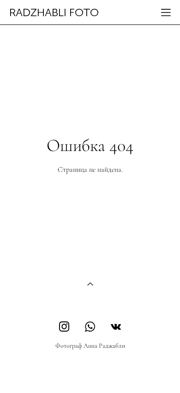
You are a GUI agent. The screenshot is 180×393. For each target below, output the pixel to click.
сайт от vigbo (90, 371)
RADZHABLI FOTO (54, 12)
